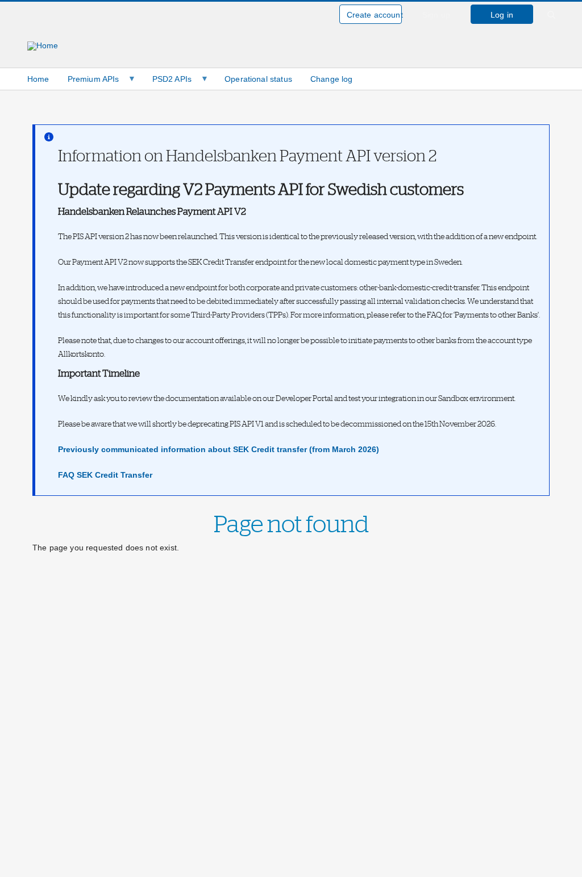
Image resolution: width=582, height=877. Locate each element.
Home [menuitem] (38, 78)
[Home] (43, 54)
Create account (374, 14)
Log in (501, 14)
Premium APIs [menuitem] (89, 82)
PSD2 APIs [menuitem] (167, 82)
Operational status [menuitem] (258, 78)
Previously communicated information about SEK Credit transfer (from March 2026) (218, 449)
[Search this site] (551, 21)
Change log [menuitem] (331, 78)
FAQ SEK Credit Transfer (105, 474)
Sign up (436, 14)
